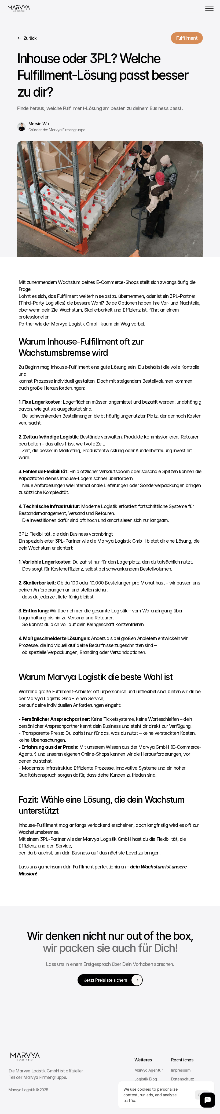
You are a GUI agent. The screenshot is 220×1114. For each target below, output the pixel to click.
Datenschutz (182, 1079)
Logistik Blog (145, 1079)
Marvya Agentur (148, 1070)
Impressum (180, 1070)
